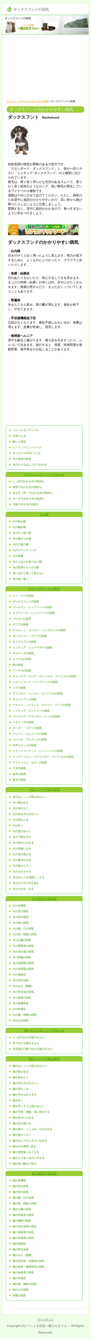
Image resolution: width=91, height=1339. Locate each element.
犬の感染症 (19, 974)
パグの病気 (19, 687)
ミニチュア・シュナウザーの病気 (32, 647)
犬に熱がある (20, 802)
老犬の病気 (19, 779)
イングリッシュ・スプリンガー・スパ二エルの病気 (43, 756)
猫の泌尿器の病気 (23, 1232)
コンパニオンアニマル (26, 430)
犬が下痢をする (22, 837)
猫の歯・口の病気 (23, 1197)
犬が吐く (18, 825)
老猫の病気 (19, 1295)
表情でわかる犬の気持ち (27, 487)
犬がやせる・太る (23, 888)
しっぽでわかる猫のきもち (28, 1037)
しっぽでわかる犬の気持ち (28, 481)
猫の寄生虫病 (20, 1249)
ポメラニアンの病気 (24, 641)
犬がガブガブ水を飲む (26, 883)
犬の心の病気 (20, 1020)
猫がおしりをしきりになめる (30, 1140)
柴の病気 (18, 664)
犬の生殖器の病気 (23, 968)
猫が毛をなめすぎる (24, 1094)
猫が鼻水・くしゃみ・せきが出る (32, 1129)
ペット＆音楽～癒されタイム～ (48, 1326)
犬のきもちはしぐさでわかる (30, 464)
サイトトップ (14, 101)
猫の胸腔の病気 (22, 1220)
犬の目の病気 (20, 917)
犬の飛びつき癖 (22, 538)
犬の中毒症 (19, 1009)
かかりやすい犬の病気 (36, 101)
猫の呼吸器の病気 (23, 1214)
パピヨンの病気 (22, 618)
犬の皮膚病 (19, 905)
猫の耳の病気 (20, 1186)
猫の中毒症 (19, 1278)
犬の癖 (44, 514)
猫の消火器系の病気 (24, 1226)
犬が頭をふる (20, 819)
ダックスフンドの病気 (18, 18)
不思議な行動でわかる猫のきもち (32, 1048)
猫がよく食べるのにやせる (28, 1157)
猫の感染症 (19, 1243)
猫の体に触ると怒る (24, 1163)
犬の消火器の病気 (23, 951)
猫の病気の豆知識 (44, 1173)
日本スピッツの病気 (24, 745)
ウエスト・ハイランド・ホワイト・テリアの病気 (42, 705)
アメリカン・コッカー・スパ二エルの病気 (38, 693)
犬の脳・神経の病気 (24, 1014)
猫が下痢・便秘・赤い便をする (31, 1111)
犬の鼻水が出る (22, 860)
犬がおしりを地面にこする (28, 877)
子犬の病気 (19, 768)
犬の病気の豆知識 (44, 898)
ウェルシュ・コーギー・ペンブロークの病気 (39, 630)
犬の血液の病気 (22, 997)
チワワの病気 (20, 624)
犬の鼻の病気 (20, 922)
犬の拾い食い (20, 578)
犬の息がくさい (22, 865)
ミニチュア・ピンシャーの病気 (31, 710)
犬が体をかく (20, 808)
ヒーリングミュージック (27, 447)
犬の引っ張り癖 (22, 532)
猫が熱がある (20, 1071)
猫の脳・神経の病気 (24, 1283)
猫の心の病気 (20, 1289)
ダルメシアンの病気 (24, 699)
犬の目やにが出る (23, 842)
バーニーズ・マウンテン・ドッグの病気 (36, 716)
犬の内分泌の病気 (23, 991)
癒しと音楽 (19, 441)
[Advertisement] (45, 66)
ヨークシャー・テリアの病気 (30, 636)
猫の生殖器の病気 (23, 1237)
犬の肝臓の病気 (22, 957)
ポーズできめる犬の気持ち (28, 498)
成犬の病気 (19, 774)
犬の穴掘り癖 (20, 544)
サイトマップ (45, 1319)
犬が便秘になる (22, 848)
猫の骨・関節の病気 (24, 1203)
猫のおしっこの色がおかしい (30, 1065)
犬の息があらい (22, 831)
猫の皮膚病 (19, 1180)
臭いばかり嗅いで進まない (28, 573)
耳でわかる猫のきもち (26, 1043)
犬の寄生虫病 (20, 980)
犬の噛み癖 (19, 527)
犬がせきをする (22, 871)
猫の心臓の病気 (22, 1209)
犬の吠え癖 (19, 521)
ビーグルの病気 (22, 659)
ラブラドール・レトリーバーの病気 (34, 613)
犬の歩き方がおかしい (26, 814)
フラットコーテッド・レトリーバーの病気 (38, 751)
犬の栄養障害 (20, 1003)
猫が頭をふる (20, 1088)
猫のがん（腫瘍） (23, 1255)
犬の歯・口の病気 (23, 928)
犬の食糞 (18, 555)
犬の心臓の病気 (22, 940)
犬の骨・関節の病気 (24, 934)
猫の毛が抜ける (22, 1123)
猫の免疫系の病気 (23, 1272)
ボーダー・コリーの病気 (27, 728)
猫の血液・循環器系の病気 (28, 1266)
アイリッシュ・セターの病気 (30, 762)
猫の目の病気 (20, 1191)
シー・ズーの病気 (23, 595)
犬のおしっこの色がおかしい (30, 796)
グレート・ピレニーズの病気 (30, 733)
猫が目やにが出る (23, 1117)
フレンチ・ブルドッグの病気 (30, 739)
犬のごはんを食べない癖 (27, 561)
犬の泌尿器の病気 (23, 963)
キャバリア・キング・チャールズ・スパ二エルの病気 (44, 676)
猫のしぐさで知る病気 (44, 1059)
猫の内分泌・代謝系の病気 (28, 1260)
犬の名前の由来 (22, 458)
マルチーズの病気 (23, 653)
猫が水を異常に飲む (24, 1146)
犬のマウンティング (24, 550)
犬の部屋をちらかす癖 (26, 567)
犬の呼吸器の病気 (23, 945)
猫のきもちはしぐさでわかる (44, 1030)
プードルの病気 (22, 670)
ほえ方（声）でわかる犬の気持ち (32, 492)
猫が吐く (18, 1100)
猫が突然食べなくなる (26, 1152)
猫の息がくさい (22, 1134)
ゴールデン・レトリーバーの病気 (32, 607)
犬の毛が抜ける (22, 854)
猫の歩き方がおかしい (26, 1083)
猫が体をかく (20, 1077)
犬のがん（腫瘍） (23, 986)
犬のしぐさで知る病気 (44, 789)
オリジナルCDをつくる (26, 453)
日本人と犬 (19, 435)
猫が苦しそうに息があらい (28, 1106)
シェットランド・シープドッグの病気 (35, 682)
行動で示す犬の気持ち (26, 504)
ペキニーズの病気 (23, 722)
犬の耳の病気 (20, 911)
